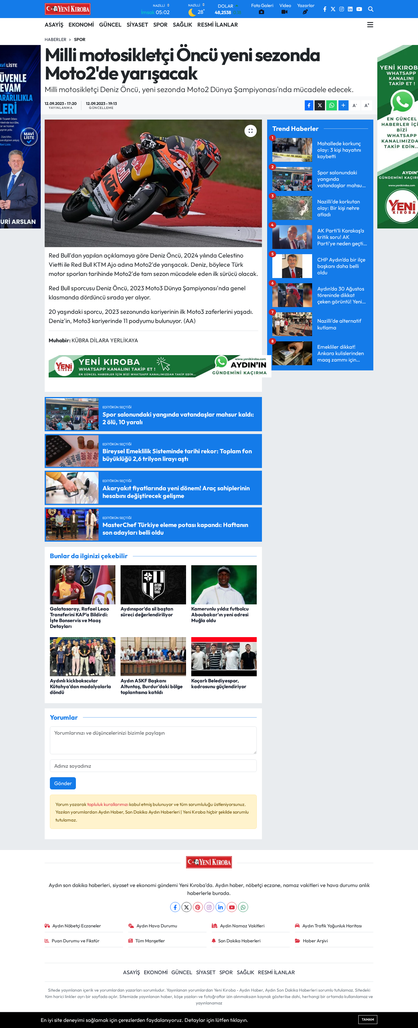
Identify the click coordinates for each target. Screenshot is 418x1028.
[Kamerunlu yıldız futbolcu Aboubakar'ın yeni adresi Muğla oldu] (224, 584)
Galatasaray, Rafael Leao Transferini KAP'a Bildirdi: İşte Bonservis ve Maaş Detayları (79, 617)
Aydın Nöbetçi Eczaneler (76, 926)
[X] (186, 907)
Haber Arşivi (315, 941)
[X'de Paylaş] (320, 105)
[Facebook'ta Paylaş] (309, 105)
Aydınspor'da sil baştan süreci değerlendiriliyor (147, 612)
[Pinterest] (198, 907)
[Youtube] (232, 907)
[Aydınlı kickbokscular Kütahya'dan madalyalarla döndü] (82, 656)
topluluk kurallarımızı (108, 804)
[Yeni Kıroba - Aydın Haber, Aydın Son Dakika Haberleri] (68, 9)
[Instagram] (209, 907)
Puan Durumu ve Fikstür (75, 941)
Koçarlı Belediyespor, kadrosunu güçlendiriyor (218, 683)
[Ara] (370, 9)
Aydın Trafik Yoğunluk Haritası (332, 926)
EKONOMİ (81, 24)
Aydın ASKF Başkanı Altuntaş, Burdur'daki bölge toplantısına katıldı (152, 686)
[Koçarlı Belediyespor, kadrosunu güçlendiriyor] (224, 656)
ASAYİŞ (54, 24)
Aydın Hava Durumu (156, 926)
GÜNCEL (110, 24)
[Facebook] (175, 907)
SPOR (160, 24)
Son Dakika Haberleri (239, 941)
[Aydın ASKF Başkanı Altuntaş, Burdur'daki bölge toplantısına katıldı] (153, 656)
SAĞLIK (182, 24)
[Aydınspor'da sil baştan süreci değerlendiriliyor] (153, 584)
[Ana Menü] (370, 25)
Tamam (368, 1019)
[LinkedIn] (220, 907)
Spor (79, 39)
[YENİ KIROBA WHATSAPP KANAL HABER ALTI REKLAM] (160, 365)
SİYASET (137, 24)
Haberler (55, 39)
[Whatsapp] (243, 907)
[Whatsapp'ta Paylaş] (331, 105)
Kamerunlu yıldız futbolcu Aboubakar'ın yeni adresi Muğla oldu (220, 614)
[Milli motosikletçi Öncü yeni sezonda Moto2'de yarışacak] (153, 183)
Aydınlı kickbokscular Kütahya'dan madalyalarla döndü (80, 686)
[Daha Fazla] (343, 105)
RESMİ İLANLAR (217, 24)
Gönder (63, 783)
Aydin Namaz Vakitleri (242, 926)
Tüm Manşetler (150, 941)
